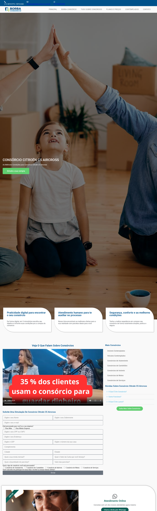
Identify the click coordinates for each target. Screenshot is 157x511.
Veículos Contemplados (116, 356)
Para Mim (8, 428)
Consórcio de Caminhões (35, 468)
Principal (53, 9)
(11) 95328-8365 (59, 4)
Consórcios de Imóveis (116, 371)
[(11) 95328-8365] (54, 2)
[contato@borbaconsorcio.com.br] (27, 2)
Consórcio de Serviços (90, 468)
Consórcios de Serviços (116, 380)
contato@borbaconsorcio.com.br (38, 4)
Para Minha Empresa (23, 428)
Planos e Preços (113, 9)
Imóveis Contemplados (116, 351)
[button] (129, 391)
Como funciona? (115, 397)
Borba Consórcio (69, 9)
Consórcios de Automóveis (117, 361)
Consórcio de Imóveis (54, 468)
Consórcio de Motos (72, 468)
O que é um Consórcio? (118, 392)
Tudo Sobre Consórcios (91, 9)
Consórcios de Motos (115, 375)
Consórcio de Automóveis (14, 468)
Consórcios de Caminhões (117, 366)
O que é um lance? (116, 402)
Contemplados (132, 9)
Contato (147, 9)
